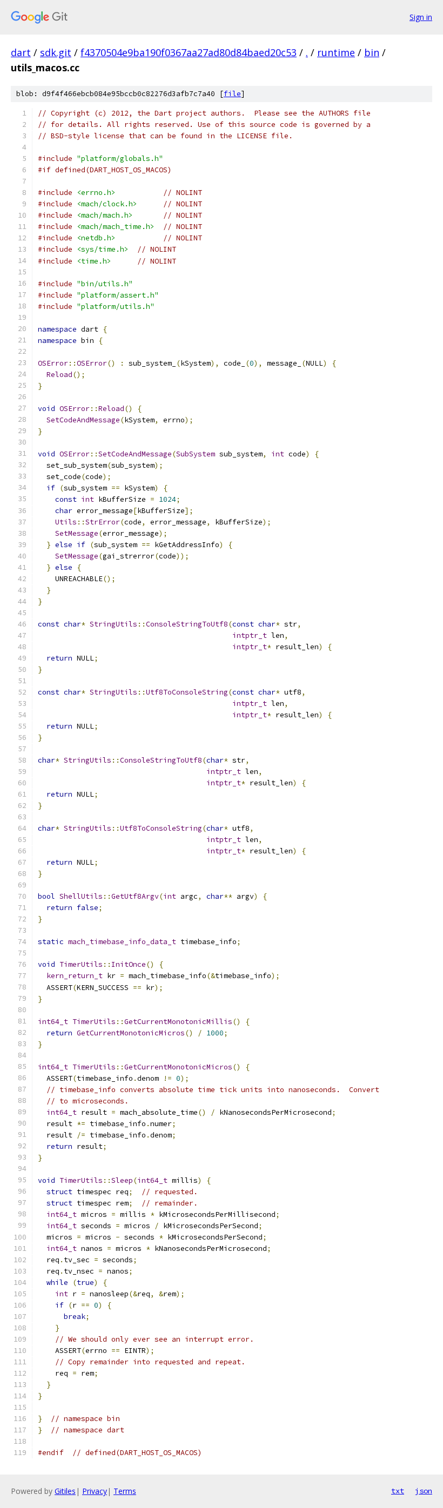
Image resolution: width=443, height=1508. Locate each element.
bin (371, 52)
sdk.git (55, 52)
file (232, 93)
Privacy (94, 1491)
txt (397, 1491)
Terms (124, 1491)
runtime (336, 52)
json (423, 1491)
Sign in (421, 17)
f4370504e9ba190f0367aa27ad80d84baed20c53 (188, 52)
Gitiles (65, 1491)
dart (21, 52)
